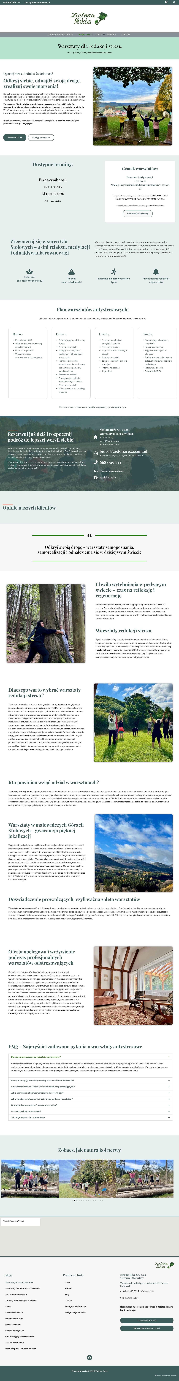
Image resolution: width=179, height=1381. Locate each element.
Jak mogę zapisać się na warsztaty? (28, 1117)
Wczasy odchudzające (16, 1294)
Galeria (111, 35)
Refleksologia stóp (14, 1318)
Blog (67, 1294)
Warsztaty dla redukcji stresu (19, 1282)
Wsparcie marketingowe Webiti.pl (165, 1375)
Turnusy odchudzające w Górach (21, 1300)
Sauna (8, 1306)
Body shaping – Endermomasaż (20, 1348)
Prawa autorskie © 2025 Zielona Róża (89, 1371)
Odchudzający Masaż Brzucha (19, 1336)
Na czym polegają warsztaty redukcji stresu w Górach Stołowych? (42, 1080)
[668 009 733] (96, 462)
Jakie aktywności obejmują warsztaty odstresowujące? (37, 1093)
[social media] (96, 477)
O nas (99, 35)
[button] (91, 1057)
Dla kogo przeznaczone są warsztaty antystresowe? (36, 1057)
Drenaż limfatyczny (14, 1330)
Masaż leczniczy (13, 1324)
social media (108, 477)
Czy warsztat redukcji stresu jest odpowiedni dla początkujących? (43, 1086)
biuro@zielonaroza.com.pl (37, 2)
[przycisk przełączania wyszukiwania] (174, 2)
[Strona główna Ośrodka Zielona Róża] (165, 1265)
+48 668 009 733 (11, 2)
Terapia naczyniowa (14, 1342)
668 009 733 (110, 462)
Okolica (68, 1300)
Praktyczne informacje (75, 1306)
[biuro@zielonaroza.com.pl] (96, 453)
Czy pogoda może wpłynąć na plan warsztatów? (34, 1105)
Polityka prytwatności (75, 1312)
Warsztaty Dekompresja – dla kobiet (22, 1288)
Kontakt (125, 35)
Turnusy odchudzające (60, 35)
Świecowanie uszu (14, 1312)
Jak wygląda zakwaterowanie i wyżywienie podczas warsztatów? (42, 1099)
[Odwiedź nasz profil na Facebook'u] (89, 1357)
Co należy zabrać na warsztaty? (26, 1111)
